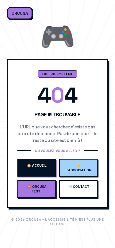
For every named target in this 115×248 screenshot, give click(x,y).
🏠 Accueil (37, 165)
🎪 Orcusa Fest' (37, 189)
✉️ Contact (78, 186)
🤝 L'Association (78, 167)
